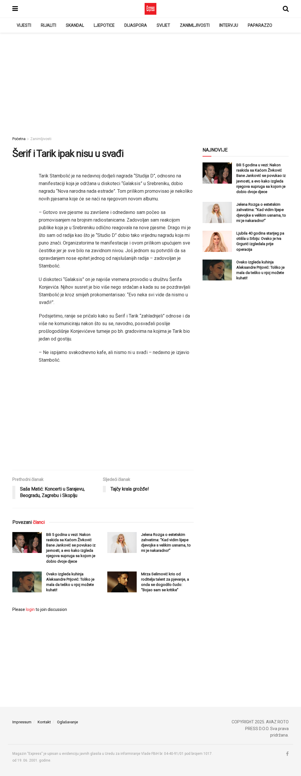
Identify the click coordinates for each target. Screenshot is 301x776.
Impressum (21, 722)
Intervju (228, 25)
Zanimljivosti (195, 25)
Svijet (163, 25)
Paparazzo (260, 25)
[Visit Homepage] (150, 9)
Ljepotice (104, 25)
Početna (19, 139)
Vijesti (24, 25)
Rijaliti (48, 25)
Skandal (75, 25)
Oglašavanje (67, 722)
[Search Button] (286, 9)
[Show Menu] (15, 9)
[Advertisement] (150, 82)
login (30, 609)
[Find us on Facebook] (287, 753)
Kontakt (44, 722)
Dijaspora (135, 25)
